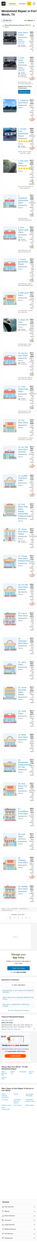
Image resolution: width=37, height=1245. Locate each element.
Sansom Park (31, 1072)
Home (3, 908)
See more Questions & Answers (18, 1010)
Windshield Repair (23, 37)
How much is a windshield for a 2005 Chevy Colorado (16, 1005)
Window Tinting (6, 1105)
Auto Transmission (6, 1108)
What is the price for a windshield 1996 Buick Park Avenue (18, 998)
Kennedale (23, 1072)
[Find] (29, 3)
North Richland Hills (4, 1073)
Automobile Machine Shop (30, 1100)
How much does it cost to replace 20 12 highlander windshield (18, 991)
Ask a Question (19, 985)
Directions (21, 41)
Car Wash (5, 1099)
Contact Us (25, 92)
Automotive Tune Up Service (17, 1101)
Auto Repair (23, 908)
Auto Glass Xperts (7, 1020)
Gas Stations (18, 1105)
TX (8, 908)
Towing (16, 1094)
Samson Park (4, 1078)
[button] (34, 4)
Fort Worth (14, 908)
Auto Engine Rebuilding (29, 1094)
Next (29, 918)
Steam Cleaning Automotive (5, 1095)
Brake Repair (30, 1105)
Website (20, 39)
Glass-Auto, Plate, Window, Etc (23, 1025)
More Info (21, 43)
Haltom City (13, 1072)
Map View (8, 20)
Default (30, 20)
